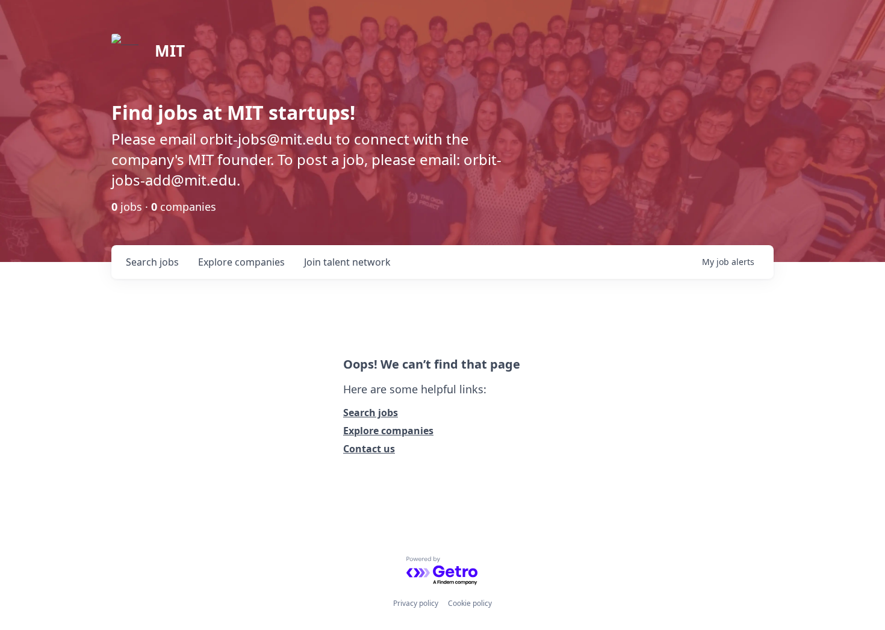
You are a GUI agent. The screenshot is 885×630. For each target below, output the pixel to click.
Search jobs (370, 412)
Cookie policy (470, 603)
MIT (170, 50)
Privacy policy (415, 603)
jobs (152, 262)
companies (241, 262)
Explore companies (388, 430)
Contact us (369, 448)
